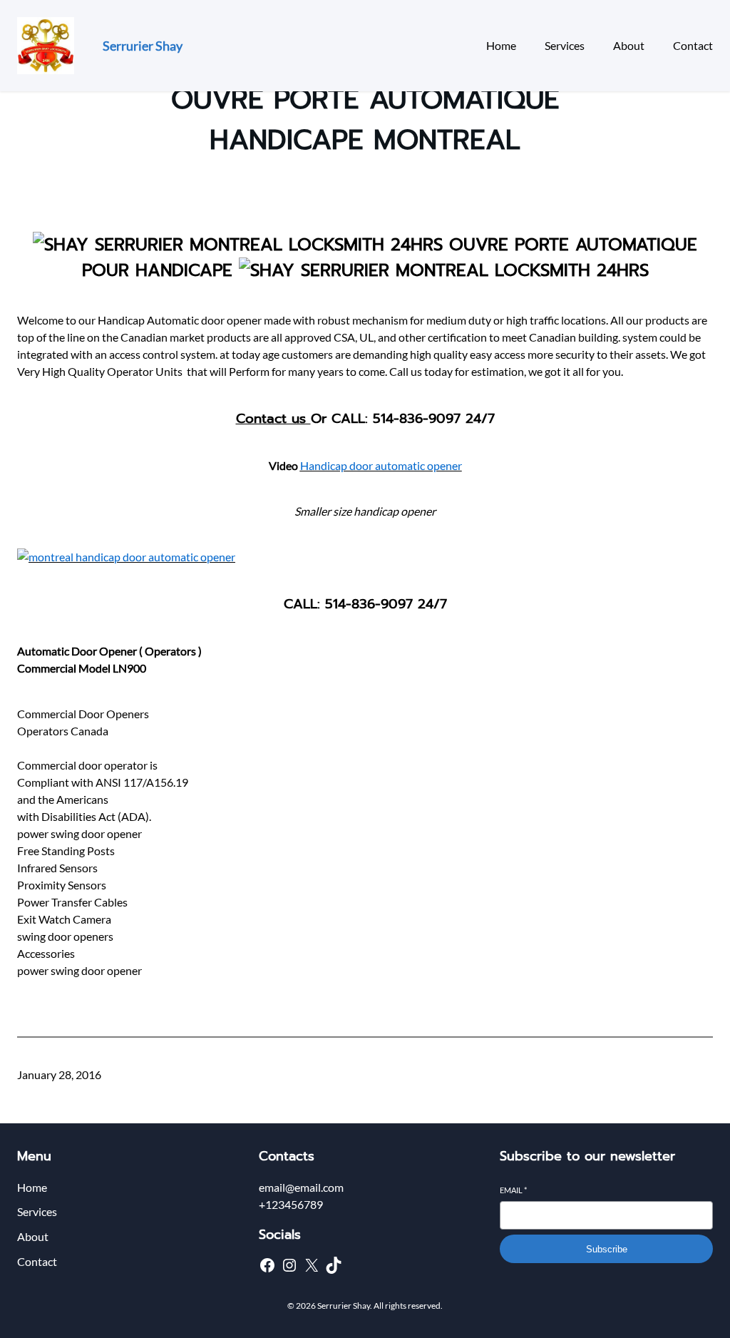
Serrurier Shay (142, 45)
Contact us (273, 419)
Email (513, 1190)
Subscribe (606, 1249)
